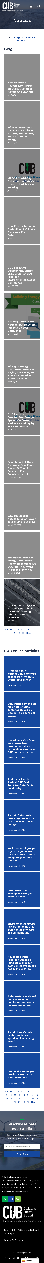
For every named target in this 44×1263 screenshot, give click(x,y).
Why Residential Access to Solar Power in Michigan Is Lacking (22, 519)
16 (37, 1095)
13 (24, 1095)
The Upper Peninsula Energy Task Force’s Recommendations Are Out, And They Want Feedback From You (22, 563)
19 (15, 1098)
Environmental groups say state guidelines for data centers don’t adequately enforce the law (21, 854)
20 (20, 1098)
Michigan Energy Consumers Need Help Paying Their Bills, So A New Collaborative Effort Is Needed (22, 372)
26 (15, 1102)
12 (19, 1095)
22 (28, 1098)
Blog (17, 37)
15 (32, 1095)
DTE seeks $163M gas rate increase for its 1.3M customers (21, 1074)
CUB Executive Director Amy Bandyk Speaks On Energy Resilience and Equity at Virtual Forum (21, 420)
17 (7, 1098)
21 (24, 1098)
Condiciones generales (22, 1252)
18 (11, 1098)
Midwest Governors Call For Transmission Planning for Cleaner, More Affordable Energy (21, 133)
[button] (31, 7)
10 (19, 633)
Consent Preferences (13, 1240)
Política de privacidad (13, 1258)
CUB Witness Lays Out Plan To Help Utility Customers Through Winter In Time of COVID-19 (22, 611)
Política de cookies (32, 1258)
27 (19, 1102)
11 (23, 633)
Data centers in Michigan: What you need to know (20, 893)
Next (28, 633)
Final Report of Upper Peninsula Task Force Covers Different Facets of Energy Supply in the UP (21, 468)
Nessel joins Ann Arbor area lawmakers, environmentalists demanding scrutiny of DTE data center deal (22, 746)
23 (33, 1098)
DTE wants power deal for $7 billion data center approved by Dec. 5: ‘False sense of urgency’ (22, 709)
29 (28, 1102)
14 (28, 1095)
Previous (8, 629)
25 (11, 1102)
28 (24, 1102)
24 (37, 1098)
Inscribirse (22, 1154)
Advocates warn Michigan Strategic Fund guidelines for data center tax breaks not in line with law (22, 962)
